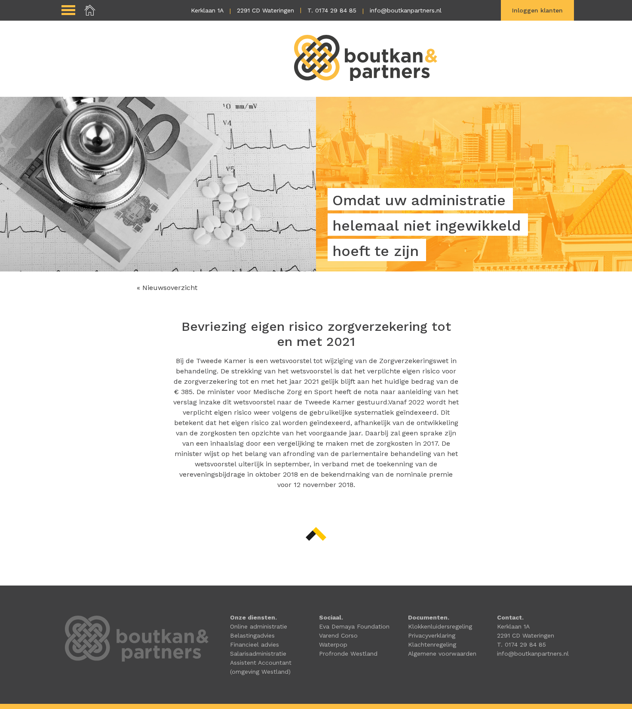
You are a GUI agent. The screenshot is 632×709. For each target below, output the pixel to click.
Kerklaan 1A (207, 10)
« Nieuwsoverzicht (167, 288)
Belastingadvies (252, 635)
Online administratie (258, 626)
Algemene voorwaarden (442, 653)
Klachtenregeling (432, 644)
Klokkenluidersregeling (440, 626)
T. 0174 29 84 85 (331, 10)
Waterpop (333, 644)
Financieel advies (254, 644)
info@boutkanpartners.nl (406, 10)
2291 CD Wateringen (265, 10)
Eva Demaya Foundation (354, 626)
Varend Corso (338, 635)
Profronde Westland (348, 653)
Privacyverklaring (431, 635)
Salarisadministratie (258, 653)
